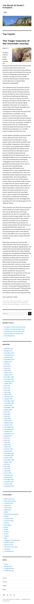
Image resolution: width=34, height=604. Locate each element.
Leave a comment (25, 304)
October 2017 (8, 431)
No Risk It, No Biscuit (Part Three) (15, 327)
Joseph (6, 531)
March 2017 (7, 447)
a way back (26, 301)
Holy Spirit (7, 525)
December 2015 (9, 479)
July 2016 (7, 464)
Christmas (7, 505)
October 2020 (8, 357)
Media (4, 585)
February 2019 (8, 396)
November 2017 (9, 429)
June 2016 (7, 466)
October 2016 (8, 457)
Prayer (6, 534)
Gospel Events (8, 518)
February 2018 (8, 423)
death (8, 302)
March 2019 (7, 394)
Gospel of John (9, 520)
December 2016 (9, 453)
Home (4, 578)
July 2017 (7, 438)
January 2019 (8, 399)
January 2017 (8, 451)
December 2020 (9, 353)
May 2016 (7, 468)
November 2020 (9, 355)
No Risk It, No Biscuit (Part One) (14, 331)
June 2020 (7, 366)
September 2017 (9, 433)
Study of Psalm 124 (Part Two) (13, 333)
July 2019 (7, 385)
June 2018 (7, 414)
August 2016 (8, 462)
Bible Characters (14, 301)
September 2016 (9, 460)
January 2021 (8, 351)
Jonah (6, 529)
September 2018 (9, 407)
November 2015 (9, 481)
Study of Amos (8, 544)
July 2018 (7, 412)
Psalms (6, 536)
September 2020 (9, 359)
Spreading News (9, 336)
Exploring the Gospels (11, 514)
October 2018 (8, 405)
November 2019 (9, 379)
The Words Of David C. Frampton (11, 599)
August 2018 (8, 409)
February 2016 (8, 475)
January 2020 (8, 375)
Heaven (6, 523)
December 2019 (9, 377)
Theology (7, 549)
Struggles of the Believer (12, 540)
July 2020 (7, 364)
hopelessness (23, 302)
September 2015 (9, 486)
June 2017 (7, 440)
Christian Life (8, 503)
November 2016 (9, 455)
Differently (7, 510)
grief (18, 302)
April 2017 (7, 444)
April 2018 (7, 418)
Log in (6, 564)
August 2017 (8, 436)
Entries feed (8, 566)
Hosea (6, 527)
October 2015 (8, 484)
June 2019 (7, 388)
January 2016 (8, 477)
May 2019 (7, 390)
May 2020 (7, 368)
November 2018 (9, 403)
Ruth (20, 301)
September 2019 (9, 381)
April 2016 (7, 471)
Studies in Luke (9, 542)
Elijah (6, 512)
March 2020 (8, 372)
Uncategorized (9, 551)
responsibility (11, 304)
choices (5, 302)
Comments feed (9, 568)
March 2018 (8, 420)
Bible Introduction (10, 501)
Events (5, 582)
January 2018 (8, 425)
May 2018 (7, 416)
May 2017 (7, 442)
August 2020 (8, 361)
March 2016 (7, 473)
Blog (4, 589)
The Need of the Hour (11, 547)
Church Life (8, 507)
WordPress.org (9, 570)
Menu (5, 12)
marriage (5, 304)
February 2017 (8, 449)
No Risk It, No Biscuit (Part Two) (14, 329)
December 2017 (9, 427)
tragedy (17, 304)
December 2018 (9, 401)
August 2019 (8, 383)
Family (6, 516)
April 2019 (7, 392)
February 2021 (8, 348)
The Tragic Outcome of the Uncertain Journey (16, 42)
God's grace (14, 302)
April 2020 (7, 370)
